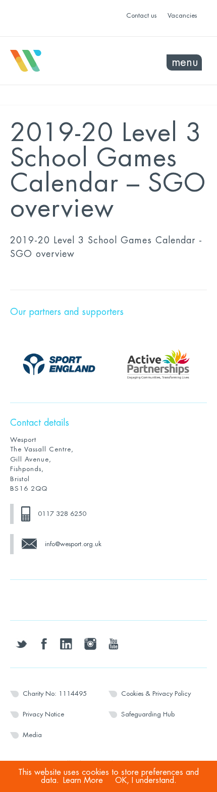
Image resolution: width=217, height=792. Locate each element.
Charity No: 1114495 (55, 693)
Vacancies (182, 15)
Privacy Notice (43, 714)
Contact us (141, 15)
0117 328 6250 (62, 513)
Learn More (83, 780)
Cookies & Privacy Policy (156, 693)
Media (32, 735)
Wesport (59, 61)
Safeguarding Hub (148, 714)
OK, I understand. (146, 780)
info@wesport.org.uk (73, 544)
